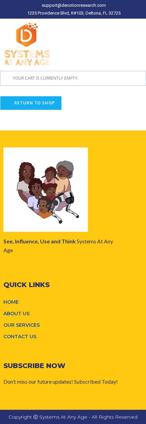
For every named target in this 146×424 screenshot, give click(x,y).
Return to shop (34, 103)
